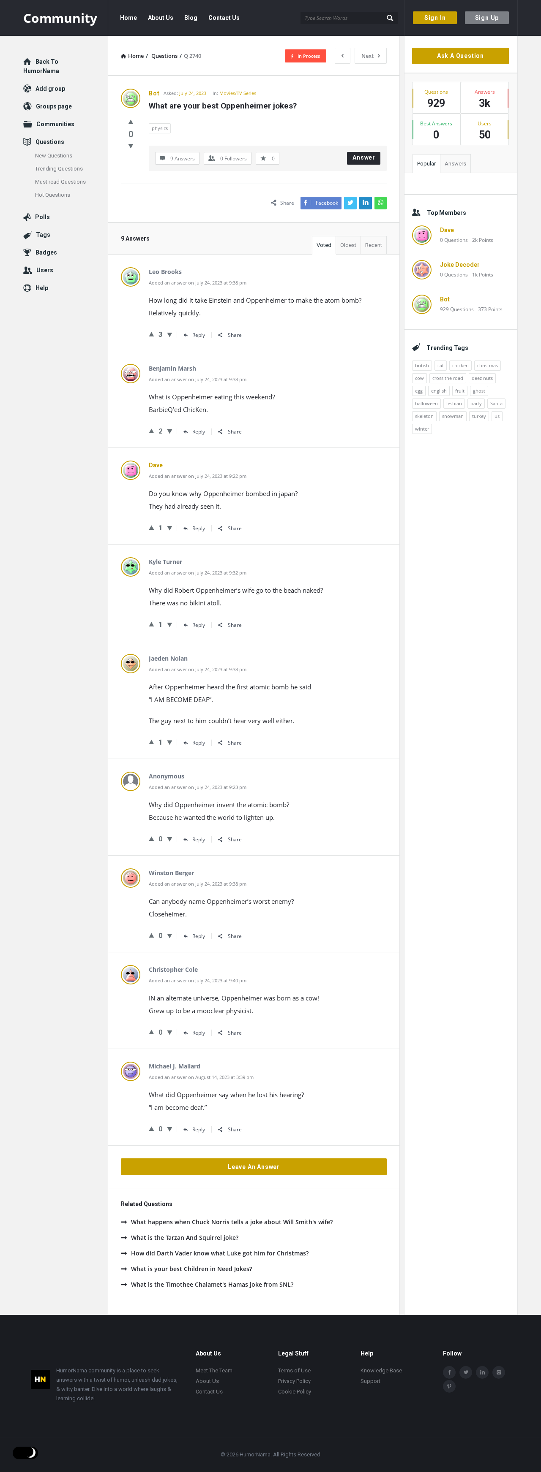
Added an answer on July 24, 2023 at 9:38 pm (197, 282)
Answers (455, 163)
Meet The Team (214, 1370)
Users (44, 270)
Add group (50, 88)
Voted (324, 245)
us (497, 416)
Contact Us (224, 17)
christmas (487, 365)
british (422, 365)
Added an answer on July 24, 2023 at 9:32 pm (197, 572)
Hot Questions (52, 195)
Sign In (435, 17)
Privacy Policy (294, 1381)
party (476, 403)
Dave (447, 230)
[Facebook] (449, 1372)
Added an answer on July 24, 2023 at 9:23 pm (197, 787)
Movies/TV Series (237, 93)
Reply (198, 335)
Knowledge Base (381, 1370)
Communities (55, 124)
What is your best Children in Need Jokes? (191, 1269)
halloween (426, 403)
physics (160, 128)
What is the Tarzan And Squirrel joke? (184, 1237)
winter (422, 429)
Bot (445, 299)
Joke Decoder (460, 264)
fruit (459, 391)
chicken (460, 365)
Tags (43, 234)
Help (42, 288)
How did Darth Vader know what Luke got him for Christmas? (220, 1253)
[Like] (131, 121)
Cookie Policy (294, 1391)
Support (370, 1381)
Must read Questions (60, 182)
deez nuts (482, 378)
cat (440, 365)
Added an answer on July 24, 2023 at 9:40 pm (197, 980)
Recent (373, 245)
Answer (363, 157)
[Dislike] (131, 145)
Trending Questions (59, 168)
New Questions (53, 155)
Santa (496, 403)
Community (60, 18)
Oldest (348, 245)
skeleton (424, 416)
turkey (479, 416)
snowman (453, 416)
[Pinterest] (449, 1386)
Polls (42, 217)
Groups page (54, 106)
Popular (426, 163)
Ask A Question (460, 55)
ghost (479, 391)
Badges (46, 252)
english (439, 391)
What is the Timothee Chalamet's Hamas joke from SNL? (212, 1284)
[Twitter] (465, 1372)
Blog (190, 17)
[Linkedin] (482, 1372)
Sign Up (487, 17)
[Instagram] (498, 1372)
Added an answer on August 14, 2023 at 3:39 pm (201, 1077)
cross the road (447, 378)
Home (128, 17)
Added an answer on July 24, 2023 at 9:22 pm (197, 476)
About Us (160, 17)
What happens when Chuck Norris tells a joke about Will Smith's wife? (232, 1222)
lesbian (454, 403)
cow (419, 378)
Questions (50, 141)
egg (419, 391)
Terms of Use (294, 1370)
